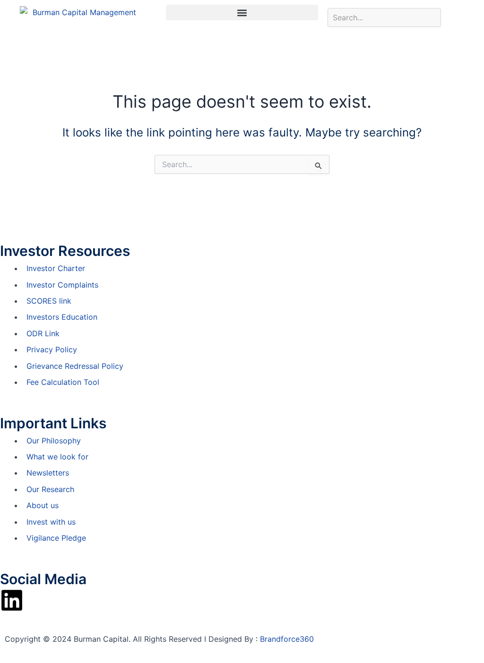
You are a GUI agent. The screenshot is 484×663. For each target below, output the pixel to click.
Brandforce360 (287, 639)
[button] (242, 12)
